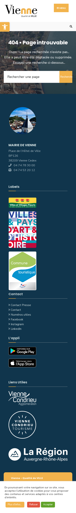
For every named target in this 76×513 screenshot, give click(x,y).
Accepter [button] (48, 504)
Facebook (17, 319)
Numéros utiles (21, 315)
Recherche (66, 77)
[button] (5, 27)
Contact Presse (21, 305)
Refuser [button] (33, 504)
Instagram (17, 324)
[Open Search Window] (70, 26)
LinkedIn (16, 329)
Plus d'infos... (15, 504)
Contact (16, 310)
